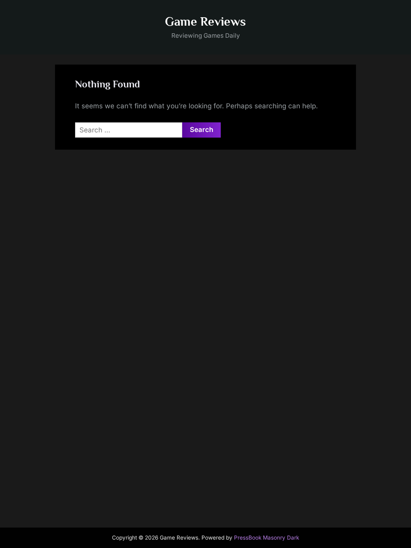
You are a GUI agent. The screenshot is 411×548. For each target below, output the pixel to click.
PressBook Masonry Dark (266, 537)
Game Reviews (205, 21)
